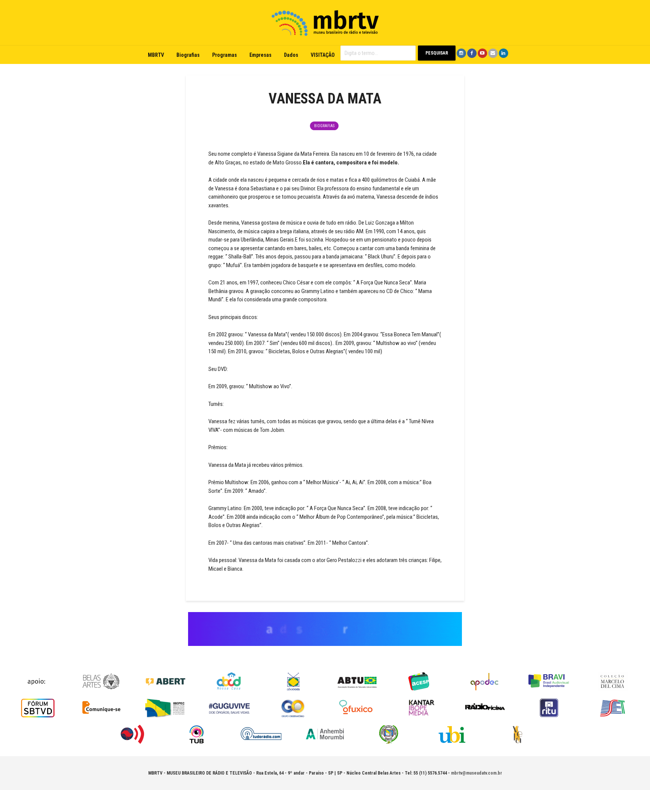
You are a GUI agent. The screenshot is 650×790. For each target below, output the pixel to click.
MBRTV (156, 55)
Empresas (260, 55)
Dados (291, 55)
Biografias (188, 55)
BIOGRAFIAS (324, 126)
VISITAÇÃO (323, 55)
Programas (224, 55)
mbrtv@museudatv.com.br (476, 773)
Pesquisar (436, 53)
